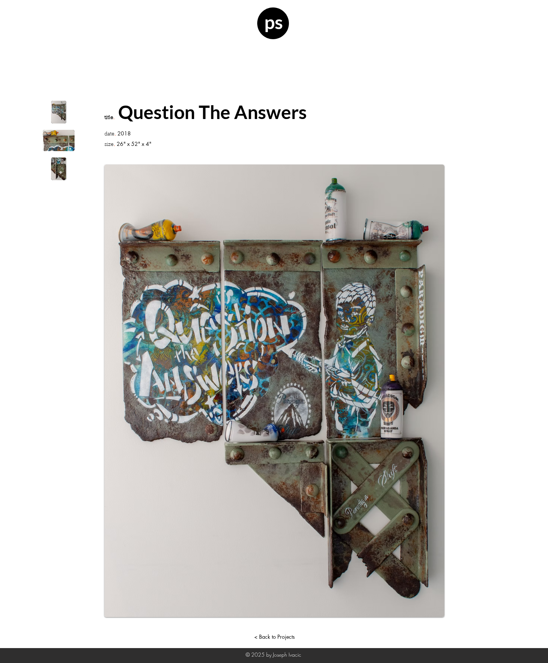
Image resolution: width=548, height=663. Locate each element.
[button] (59, 112)
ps (273, 22)
